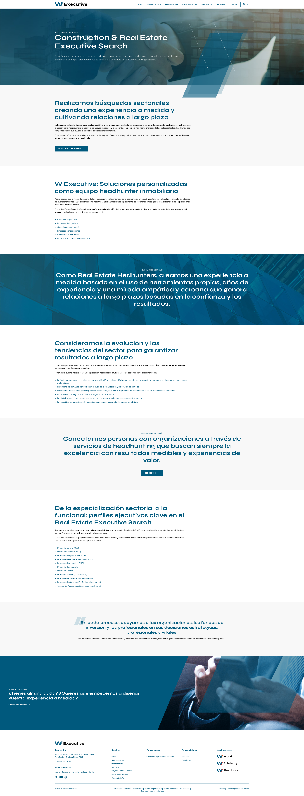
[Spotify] (65, 777)
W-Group (115, 767)
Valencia (75, 772)
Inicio (114, 757)
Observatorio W (118, 778)
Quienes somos (118, 760)
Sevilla (91, 772)
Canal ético (185, 789)
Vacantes (185, 757)
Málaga (84, 772)
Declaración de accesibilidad (152, 791)
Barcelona (66, 772)
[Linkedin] (56, 777)
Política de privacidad (153, 789)
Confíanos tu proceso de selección (160, 757)
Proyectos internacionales (122, 771)
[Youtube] (60, 777)
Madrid (57, 772)
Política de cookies (171, 789)
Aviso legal (117, 789)
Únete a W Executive (120, 774)
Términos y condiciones (133, 789)
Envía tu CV (186, 760)
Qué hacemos (117, 764)
